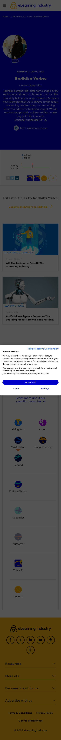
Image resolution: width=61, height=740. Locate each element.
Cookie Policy (51, 348)
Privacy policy (35, 348)
